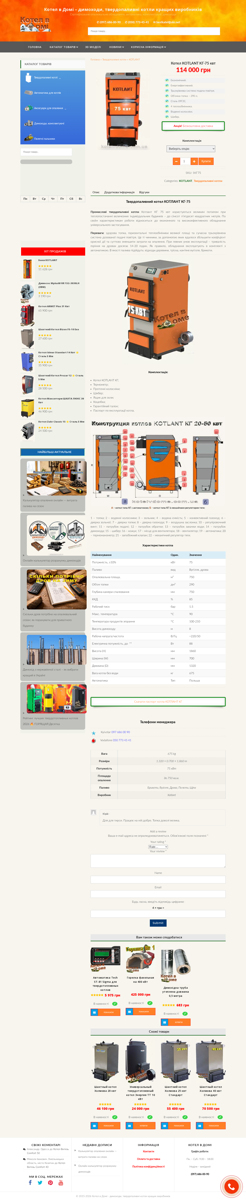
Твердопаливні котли (114, 59)
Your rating (158, 842)
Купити (206, 161)
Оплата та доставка (148, 1159)
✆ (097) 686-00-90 (109, 22)
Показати (109, 1012)
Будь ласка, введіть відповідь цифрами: (158, 901)
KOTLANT (134, 59)
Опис (96, 192)
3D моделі (93, 47)
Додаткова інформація (119, 192)
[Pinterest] (50, 1183)
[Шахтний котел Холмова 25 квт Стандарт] (176, 1060)
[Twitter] (40, 1183)
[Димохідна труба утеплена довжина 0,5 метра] (176, 964)
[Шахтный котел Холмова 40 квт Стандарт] (211, 1060)
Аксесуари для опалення (48, 108)
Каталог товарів (63, 47)
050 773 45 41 (122, 740)
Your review (158, 851)
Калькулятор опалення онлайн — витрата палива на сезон (50, 503)
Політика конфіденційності (148, 1166)
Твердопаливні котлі (45, 77)
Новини (115, 47)
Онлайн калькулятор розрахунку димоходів (97, 1169)
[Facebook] (30, 1183)
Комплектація (191, 140)
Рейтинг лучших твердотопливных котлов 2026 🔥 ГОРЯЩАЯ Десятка (50, 721)
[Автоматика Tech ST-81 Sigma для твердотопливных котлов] (105, 959)
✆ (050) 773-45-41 (137, 22)
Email (158, 887)
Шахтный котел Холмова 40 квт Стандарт (211, 1091)
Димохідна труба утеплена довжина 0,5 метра (175, 991)
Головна (34, 47)
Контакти (148, 1151)
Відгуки (144, 192)
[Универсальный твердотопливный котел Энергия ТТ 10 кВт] (140, 1060)
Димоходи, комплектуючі (49, 123)
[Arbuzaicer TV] (61, 1183)
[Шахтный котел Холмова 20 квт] (105, 1060)
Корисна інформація (147, 47)
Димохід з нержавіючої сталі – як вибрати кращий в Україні (50, 672)
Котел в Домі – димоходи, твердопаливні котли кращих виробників (123, 9)
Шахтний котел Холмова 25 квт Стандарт (176, 1091)
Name (158, 873)
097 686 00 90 (120, 732)
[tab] (96, 192)
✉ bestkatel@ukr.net (166, 22)
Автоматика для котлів (47, 93)
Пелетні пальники (44, 139)
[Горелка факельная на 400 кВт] (140, 959)
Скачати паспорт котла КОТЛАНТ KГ (158, 701)
